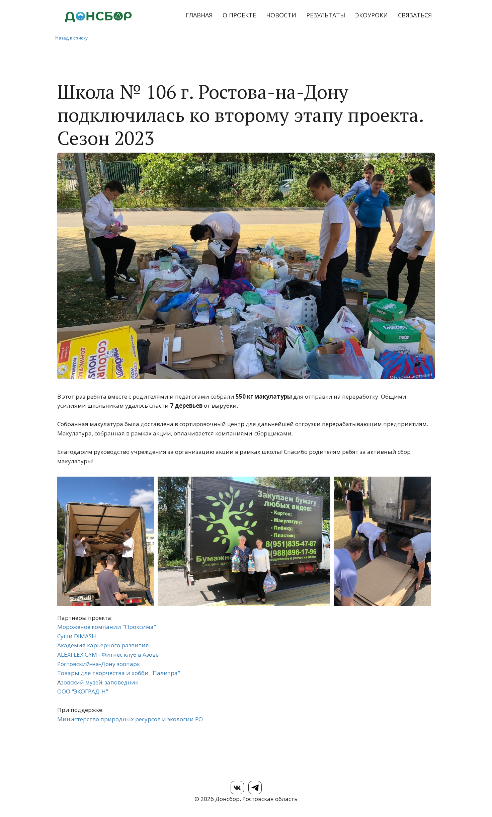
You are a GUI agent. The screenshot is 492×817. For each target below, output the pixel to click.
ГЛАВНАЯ (199, 15)
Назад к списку (71, 37)
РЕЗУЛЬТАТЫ (325, 15)
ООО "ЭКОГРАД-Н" (82, 691)
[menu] (293, 15)
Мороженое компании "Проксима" (106, 627)
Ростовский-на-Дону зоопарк (98, 664)
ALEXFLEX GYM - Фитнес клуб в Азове (108, 654)
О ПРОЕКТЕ (239, 15)
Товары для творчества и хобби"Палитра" (118, 673)
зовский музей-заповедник (99, 682)
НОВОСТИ (281, 15)
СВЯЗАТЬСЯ (415, 15)
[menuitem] (199, 15)
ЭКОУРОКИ (371, 15)
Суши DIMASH (76, 636)
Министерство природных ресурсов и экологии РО (130, 719)
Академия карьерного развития (103, 645)
